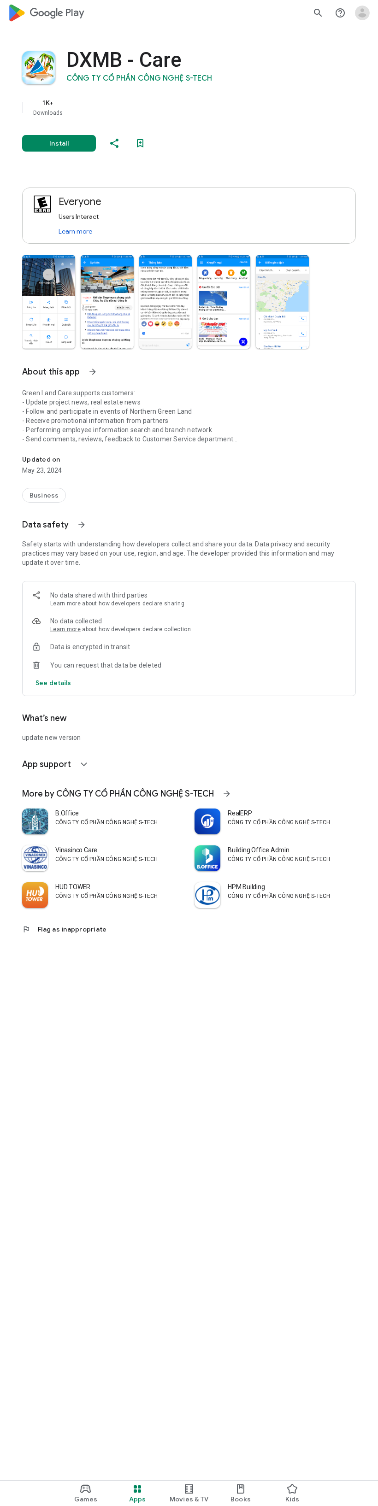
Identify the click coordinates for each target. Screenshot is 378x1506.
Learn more (75, 231)
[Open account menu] (362, 13)
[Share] (114, 143)
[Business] (44, 495)
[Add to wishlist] (140, 143)
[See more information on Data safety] (82, 525)
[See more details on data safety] (53, 683)
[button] (48, 302)
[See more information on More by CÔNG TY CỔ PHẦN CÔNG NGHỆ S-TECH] (227, 794)
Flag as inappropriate (64, 929)
